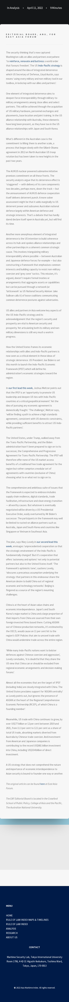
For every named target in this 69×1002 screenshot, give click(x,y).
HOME (9, 915)
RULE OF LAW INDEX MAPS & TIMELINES (27, 919)
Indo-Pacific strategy (49, 65)
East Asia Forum (21, 37)
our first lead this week (21, 388)
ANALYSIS (11, 928)
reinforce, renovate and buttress (27, 61)
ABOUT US (11, 937)
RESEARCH (12, 933)
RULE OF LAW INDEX (17, 924)
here (42, 784)
